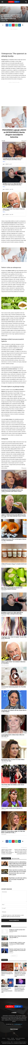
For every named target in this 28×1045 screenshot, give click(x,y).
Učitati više (13, 955)
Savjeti (3, 986)
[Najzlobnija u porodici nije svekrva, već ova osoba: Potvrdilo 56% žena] (4, 879)
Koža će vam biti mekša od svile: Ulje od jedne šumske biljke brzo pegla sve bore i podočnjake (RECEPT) (21, 851)
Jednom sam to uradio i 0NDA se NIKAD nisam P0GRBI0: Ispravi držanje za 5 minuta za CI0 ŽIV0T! (7, 851)
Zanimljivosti (4, 970)
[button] (26, 2)
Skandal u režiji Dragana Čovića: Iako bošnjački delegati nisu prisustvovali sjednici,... (17, 950)
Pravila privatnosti (11, 1039)
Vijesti (16, 986)
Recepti (16, 970)
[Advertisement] (14, 39)
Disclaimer (18, 1039)
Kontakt (12, 1038)
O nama (8, 1038)
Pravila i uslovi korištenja (20, 1038)
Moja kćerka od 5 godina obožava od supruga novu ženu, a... (7, 974)
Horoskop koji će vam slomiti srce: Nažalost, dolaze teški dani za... (20, 989)
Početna (3, 1038)
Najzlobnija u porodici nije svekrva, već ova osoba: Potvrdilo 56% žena (18, 879)
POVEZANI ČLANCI (6, 858)
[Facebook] (14, 1033)
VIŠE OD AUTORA (15, 858)
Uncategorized (9, 4)
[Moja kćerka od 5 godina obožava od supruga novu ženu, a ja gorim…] (7, 967)
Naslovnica (3, 4)
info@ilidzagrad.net (18, 1024)
